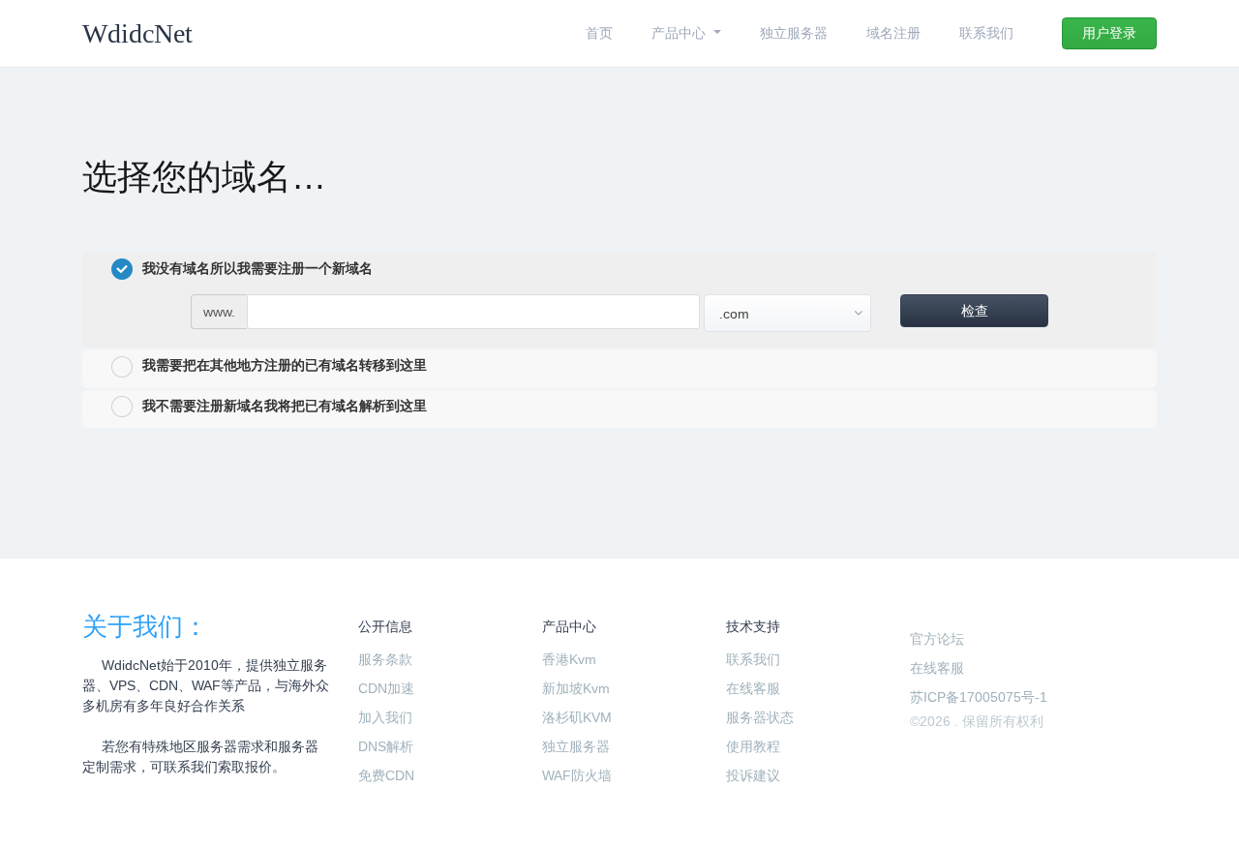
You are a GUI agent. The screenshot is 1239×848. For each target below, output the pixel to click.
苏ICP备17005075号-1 (978, 697)
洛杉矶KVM (577, 717)
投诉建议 (753, 775)
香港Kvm (569, 659)
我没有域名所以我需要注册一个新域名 (257, 268)
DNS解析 (385, 746)
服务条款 (385, 659)
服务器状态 (760, 717)
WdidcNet (137, 33)
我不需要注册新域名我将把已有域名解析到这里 (284, 405)
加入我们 (385, 717)
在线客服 (753, 688)
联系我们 (986, 33)
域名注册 (893, 33)
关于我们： (145, 626)
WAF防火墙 (577, 775)
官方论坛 (937, 639)
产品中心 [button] (680, 33)
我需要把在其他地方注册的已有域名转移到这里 (284, 365)
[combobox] (787, 313)
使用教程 (753, 746)
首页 (599, 33)
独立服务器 (794, 33)
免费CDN (386, 775)
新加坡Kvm (576, 688)
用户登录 (1109, 33)
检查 (974, 310)
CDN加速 (386, 688)
